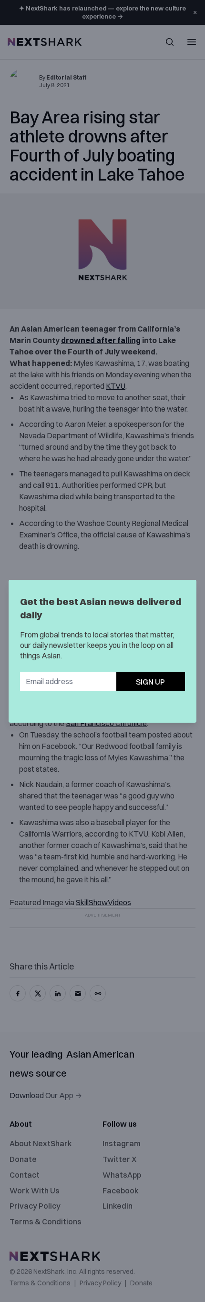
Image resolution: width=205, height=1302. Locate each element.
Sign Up (150, 681)
